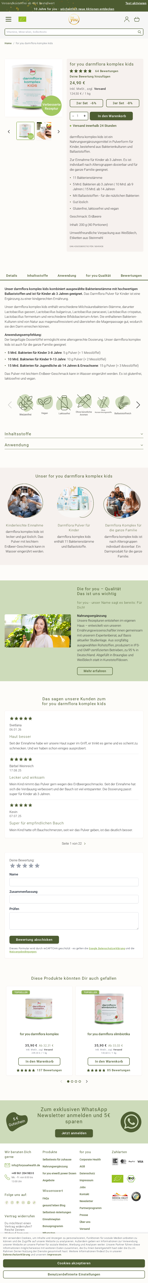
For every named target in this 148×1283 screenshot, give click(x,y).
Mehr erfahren (95, 671)
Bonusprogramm (53, 1226)
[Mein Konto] (127, 19)
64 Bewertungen (106, 71)
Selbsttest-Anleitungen (57, 1212)
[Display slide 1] (68, 1081)
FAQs (46, 1198)
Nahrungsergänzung (55, 1166)
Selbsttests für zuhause (57, 1159)
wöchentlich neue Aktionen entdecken (87, 9)
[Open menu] (8, 19)
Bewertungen (131, 275)
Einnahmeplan (51, 1219)
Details (11, 275)
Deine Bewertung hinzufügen (90, 76)
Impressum (54, 1254)
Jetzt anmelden (74, 1133)
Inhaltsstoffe (37, 275)
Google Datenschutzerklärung (107, 948)
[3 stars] (25, 866)
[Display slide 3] (76, 1081)
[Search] (139, 32)
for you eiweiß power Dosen (59, 1173)
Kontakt (84, 1194)
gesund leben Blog (54, 1205)
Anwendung (67, 275)
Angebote (49, 1180)
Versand (100, 89)
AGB (82, 1166)
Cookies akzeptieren (73, 1263)
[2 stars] (19, 866)
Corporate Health (90, 1159)
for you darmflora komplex (39, 1034)
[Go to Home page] (74, 19)
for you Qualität (98, 275)
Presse (84, 1215)
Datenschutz (87, 1173)
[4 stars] (31, 866)
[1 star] (12, 866)
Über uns (85, 1221)
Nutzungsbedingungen (22, 951)
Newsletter (86, 1201)
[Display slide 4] (80, 1081)
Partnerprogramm (91, 1208)
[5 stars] (37, 866)
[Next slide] (138, 404)
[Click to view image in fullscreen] (34, 88)
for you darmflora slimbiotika (108, 1034)
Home (8, 43)
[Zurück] (9, 132)
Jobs (83, 1187)
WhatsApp (49, 1233)
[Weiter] (58, 132)
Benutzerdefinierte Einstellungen (74, 1274)
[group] (105, 73)
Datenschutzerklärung (16, 1254)
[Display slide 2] (72, 1081)
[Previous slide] (10, 404)
